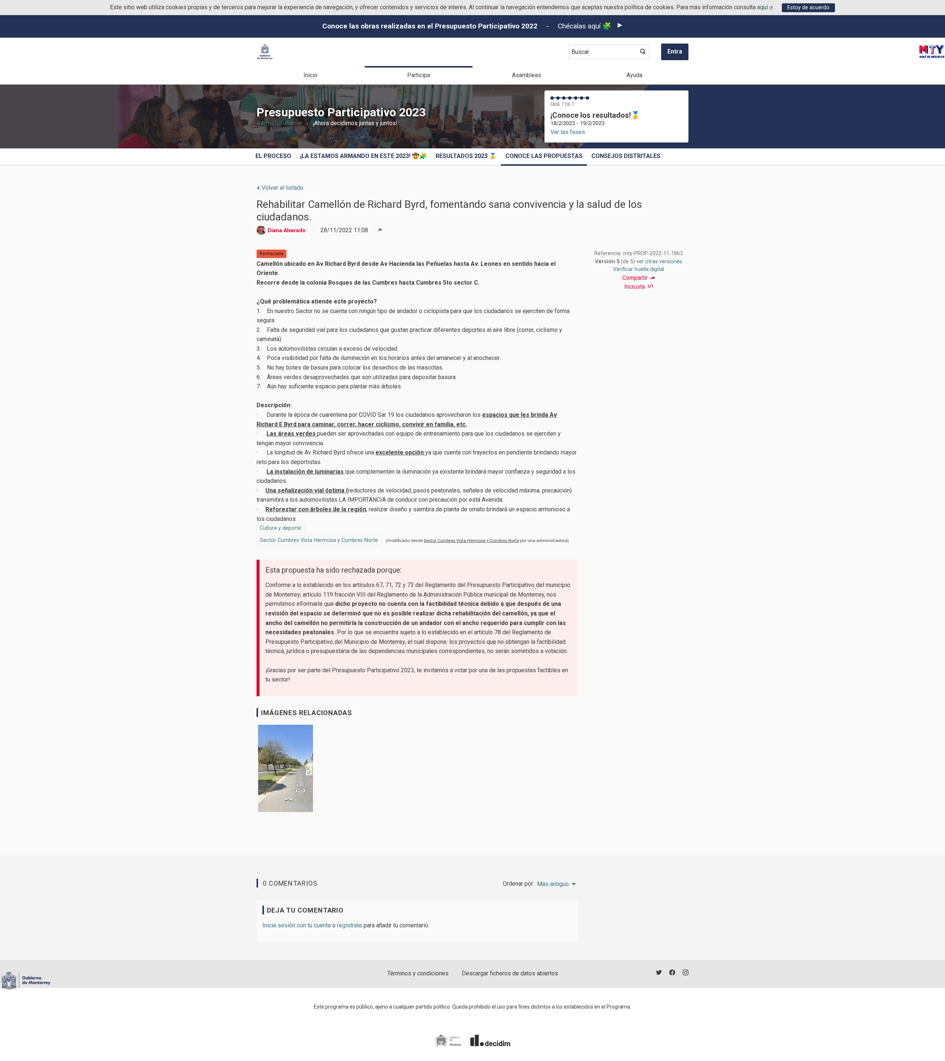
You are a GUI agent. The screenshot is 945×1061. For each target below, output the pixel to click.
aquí (765, 7)
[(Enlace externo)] (286, 771)
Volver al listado (281, 187)
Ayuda (634, 75)
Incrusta (635, 287)
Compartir (635, 278)
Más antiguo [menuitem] (553, 884)
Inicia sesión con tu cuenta (296, 925)
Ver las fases (567, 131)
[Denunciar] (380, 230)
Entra (674, 51)
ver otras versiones (659, 261)
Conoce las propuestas (544, 155)
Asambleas (526, 75)
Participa (418, 75)
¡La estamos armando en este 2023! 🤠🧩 (363, 155)
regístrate (349, 925)
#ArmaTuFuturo (279, 123)
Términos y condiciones (418, 973)
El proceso (273, 155)
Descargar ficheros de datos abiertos (510, 973)
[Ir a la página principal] (265, 52)
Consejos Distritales (625, 155)
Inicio (310, 75)
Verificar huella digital (638, 269)
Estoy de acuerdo (808, 7)
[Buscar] (642, 51)
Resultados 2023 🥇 (466, 155)
